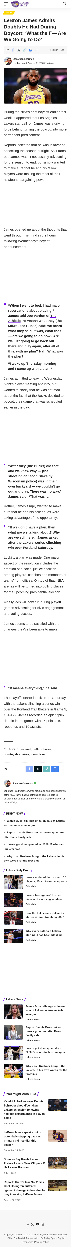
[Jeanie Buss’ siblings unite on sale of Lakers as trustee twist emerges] (13, 1011)
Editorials (31, 886)
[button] (7, 4)
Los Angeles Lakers (16, 754)
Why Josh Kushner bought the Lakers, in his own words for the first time (46, 1069)
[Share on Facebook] (13, 50)
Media (9, 13)
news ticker (38, 754)
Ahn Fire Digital (17, 1238)
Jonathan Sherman (23, 59)
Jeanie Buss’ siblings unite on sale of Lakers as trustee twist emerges (45, 1010)
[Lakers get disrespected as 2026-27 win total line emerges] (13, 1053)
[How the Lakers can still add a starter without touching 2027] (13, 918)
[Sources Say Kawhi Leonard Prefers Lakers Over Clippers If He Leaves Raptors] (57, 1163)
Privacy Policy (41, 1242)
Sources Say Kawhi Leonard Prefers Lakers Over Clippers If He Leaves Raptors (24, 1163)
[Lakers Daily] (20, 4)
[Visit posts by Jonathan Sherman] (8, 61)
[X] (32, 1224)
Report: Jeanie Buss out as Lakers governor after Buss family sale (43, 1031)
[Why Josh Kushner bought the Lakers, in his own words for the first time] (13, 1071)
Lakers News (33, 1019)
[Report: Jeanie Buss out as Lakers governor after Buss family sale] (13, 1032)
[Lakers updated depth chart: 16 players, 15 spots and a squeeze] (13, 882)
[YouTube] (37, 1224)
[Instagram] (43, 1224)
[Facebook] (28, 1224)
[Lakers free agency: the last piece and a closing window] (13, 900)
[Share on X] (18, 50)
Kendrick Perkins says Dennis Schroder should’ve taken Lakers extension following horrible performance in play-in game (24, 1109)
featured (25, 749)
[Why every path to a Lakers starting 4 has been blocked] (13, 936)
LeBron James (42, 749)
